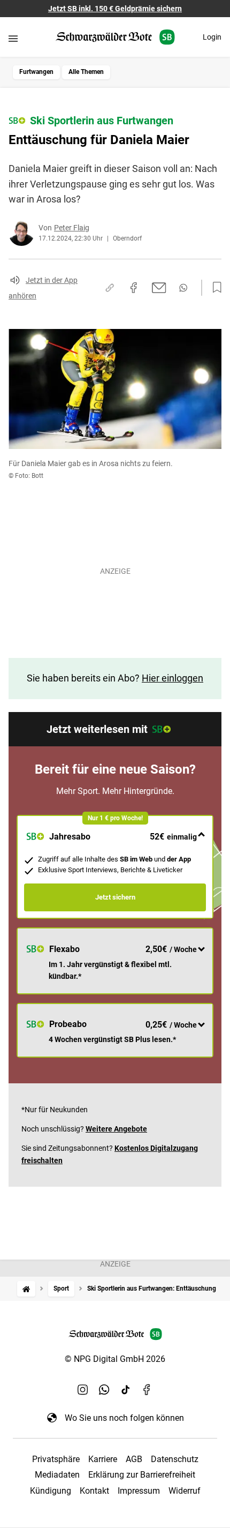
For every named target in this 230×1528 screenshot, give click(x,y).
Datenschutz (174, 1459)
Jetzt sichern (115, 897)
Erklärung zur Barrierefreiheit (141, 1475)
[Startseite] (26, 1289)
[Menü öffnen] (13, 38)
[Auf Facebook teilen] (133, 287)
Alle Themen (86, 72)
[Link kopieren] (109, 287)
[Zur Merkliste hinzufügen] (213, 287)
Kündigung (50, 1491)
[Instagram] (82, 1389)
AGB (134, 1459)
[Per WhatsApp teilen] (183, 287)
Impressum (139, 1491)
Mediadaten (57, 1475)
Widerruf (184, 1491)
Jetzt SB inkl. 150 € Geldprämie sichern (115, 8)
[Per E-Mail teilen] (159, 287)
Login (212, 37)
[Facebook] (147, 1389)
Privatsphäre (56, 1459)
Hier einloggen (172, 678)
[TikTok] (125, 1389)
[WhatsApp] (104, 1389)
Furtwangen (36, 72)
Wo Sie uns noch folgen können (124, 1418)
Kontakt (94, 1491)
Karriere (102, 1459)
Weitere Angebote (116, 1129)
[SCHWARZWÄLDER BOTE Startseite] (115, 37)
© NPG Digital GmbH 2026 (115, 1359)
